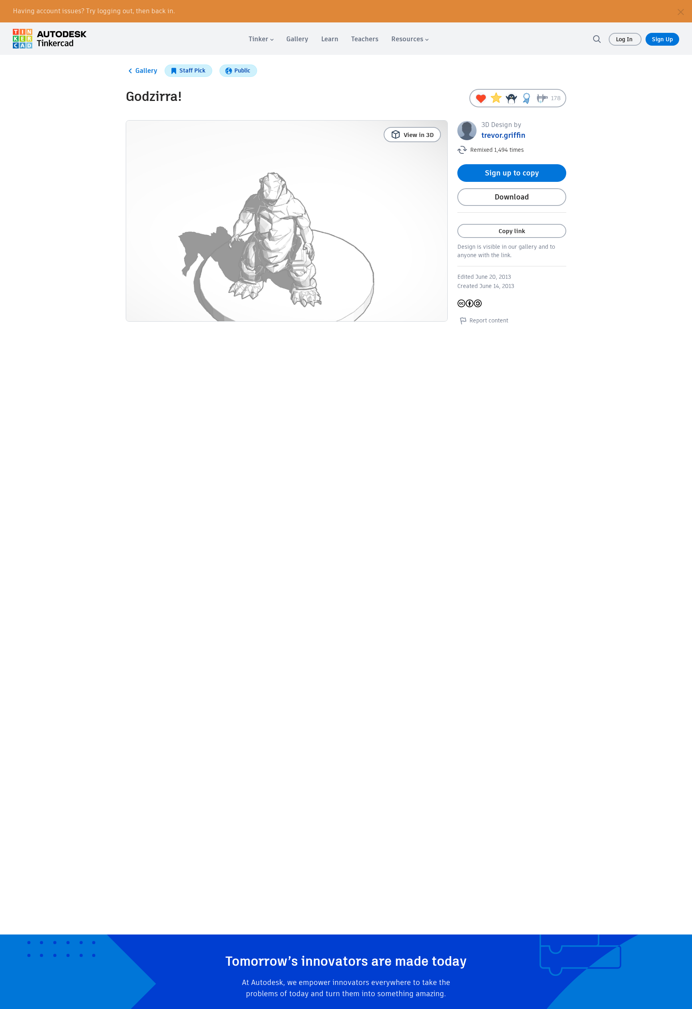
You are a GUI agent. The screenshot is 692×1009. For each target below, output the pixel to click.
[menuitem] (261, 39)
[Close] (681, 11)
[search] (597, 39)
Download (512, 197)
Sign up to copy (512, 173)
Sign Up (662, 39)
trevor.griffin (503, 135)
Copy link (512, 231)
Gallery (146, 70)
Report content (488, 320)
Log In (625, 39)
